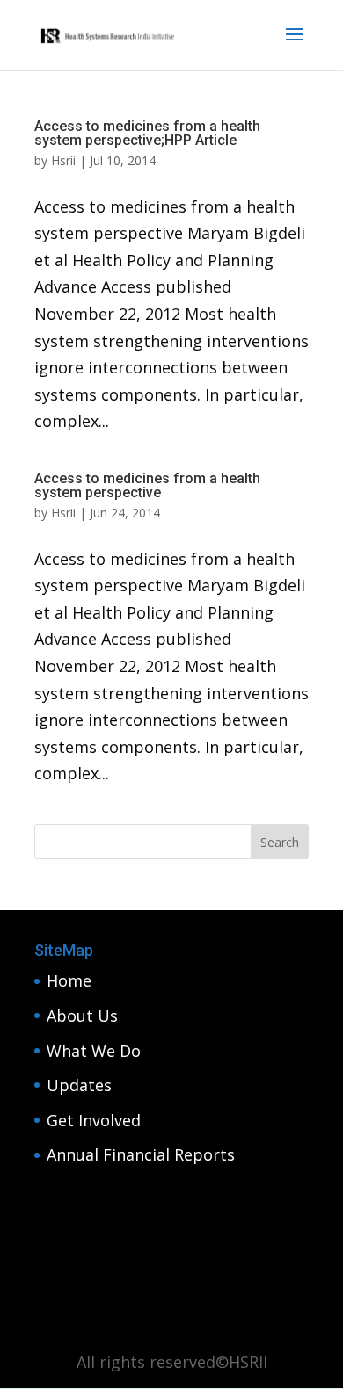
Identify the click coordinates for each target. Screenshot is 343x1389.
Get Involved (94, 1120)
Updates (79, 1085)
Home (69, 980)
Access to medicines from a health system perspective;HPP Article (147, 133)
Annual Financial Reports (141, 1154)
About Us (82, 1015)
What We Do (94, 1050)
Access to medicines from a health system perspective (147, 485)
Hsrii (63, 160)
